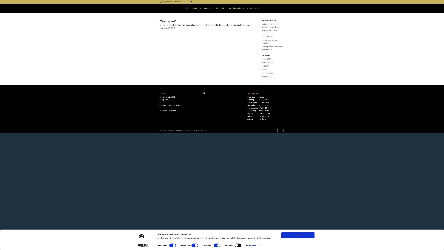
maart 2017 (266, 70)
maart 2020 (266, 59)
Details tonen (250, 245)
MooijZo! (204, 130)
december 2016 (268, 73)
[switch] (194, 245)
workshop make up (236, 8)
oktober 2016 (267, 77)
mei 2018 (265, 66)
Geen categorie (253, 8)
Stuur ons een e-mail (168, 111)
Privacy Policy (220, 8)
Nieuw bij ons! (168, 21)
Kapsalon (208, 8)
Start (187, 8)
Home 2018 (196, 8)
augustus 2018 (267, 62)
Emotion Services (175, 130)
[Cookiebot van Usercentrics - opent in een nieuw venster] (142, 245)
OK (298, 235)
